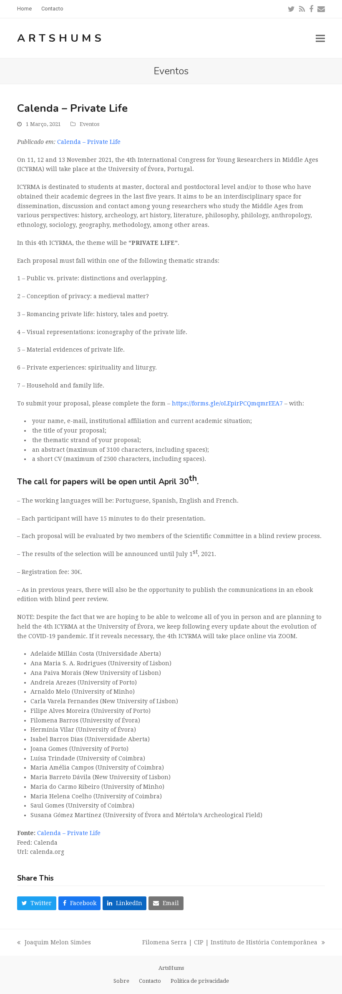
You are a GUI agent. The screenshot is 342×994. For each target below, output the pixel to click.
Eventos (89, 124)
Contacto (150, 981)
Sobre (121, 981)
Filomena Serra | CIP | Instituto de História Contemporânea (229, 943)
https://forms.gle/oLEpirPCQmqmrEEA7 (227, 403)
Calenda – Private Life (89, 141)
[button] (320, 38)
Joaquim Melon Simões (54, 943)
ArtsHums (61, 38)
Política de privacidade (200, 981)
